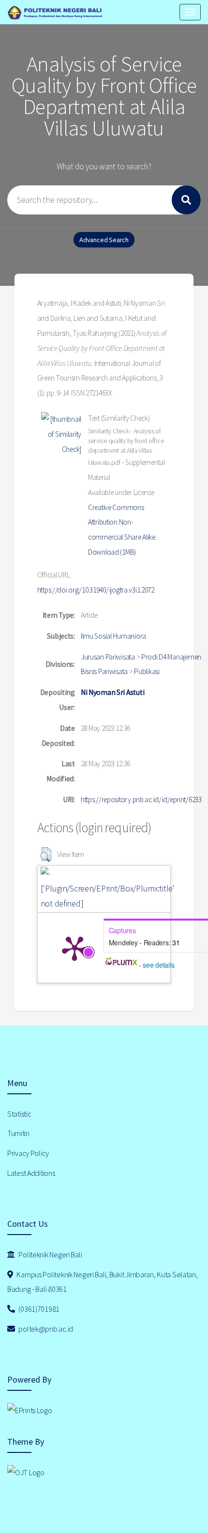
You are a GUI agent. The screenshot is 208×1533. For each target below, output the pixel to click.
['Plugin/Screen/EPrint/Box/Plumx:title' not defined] (108, 896)
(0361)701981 (38, 1309)
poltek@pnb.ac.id (45, 1329)
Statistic (19, 1114)
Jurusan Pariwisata (108, 656)
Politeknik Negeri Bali (49, 1254)
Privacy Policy (28, 1153)
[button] (45, 854)
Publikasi (146, 671)
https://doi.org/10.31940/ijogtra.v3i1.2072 (95, 589)
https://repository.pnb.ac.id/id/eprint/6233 (141, 799)
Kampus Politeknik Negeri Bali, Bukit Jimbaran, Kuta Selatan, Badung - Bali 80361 (102, 1281)
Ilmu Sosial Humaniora (113, 636)
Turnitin (18, 1133)
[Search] (186, 199)
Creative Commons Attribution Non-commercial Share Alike (121, 522)
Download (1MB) (112, 552)
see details (158, 965)
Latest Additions (31, 1173)
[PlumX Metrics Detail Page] (74, 948)
